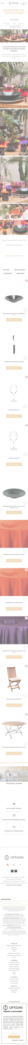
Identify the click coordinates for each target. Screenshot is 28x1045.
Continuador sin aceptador (18, 1040)
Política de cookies (16, 1028)
